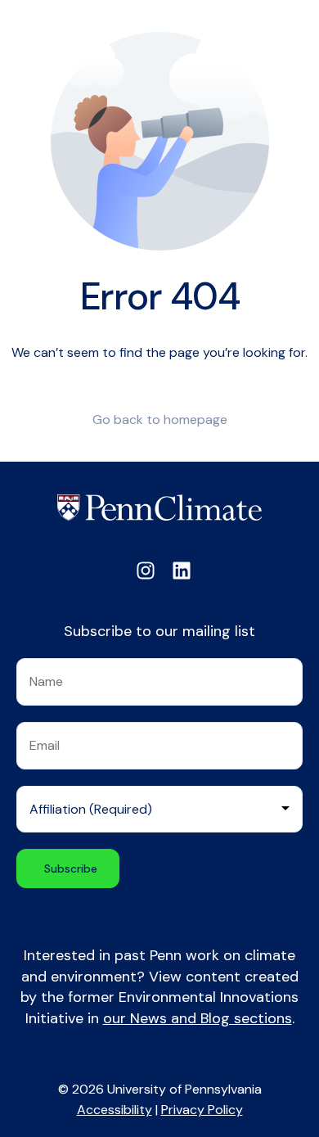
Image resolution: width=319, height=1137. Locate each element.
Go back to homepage (159, 419)
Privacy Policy (202, 1109)
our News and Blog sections (197, 1018)
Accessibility (114, 1109)
